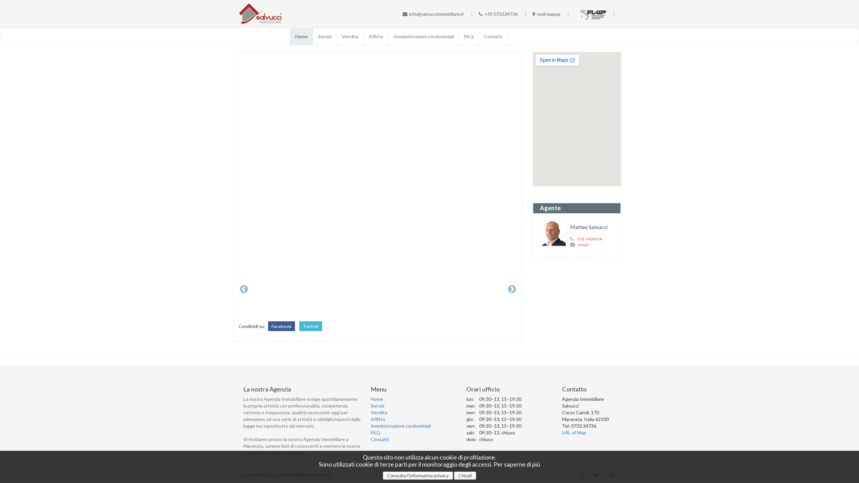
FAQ (468, 36)
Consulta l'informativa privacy (418, 475)
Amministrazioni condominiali (424, 36)
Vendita (350, 36)
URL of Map (574, 432)
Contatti (493, 36)
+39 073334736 (501, 14)
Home (301, 36)
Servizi (325, 36)
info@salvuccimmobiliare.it (436, 14)
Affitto (376, 36)
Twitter (311, 326)
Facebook (281, 326)
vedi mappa (548, 14)
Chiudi (465, 475)
